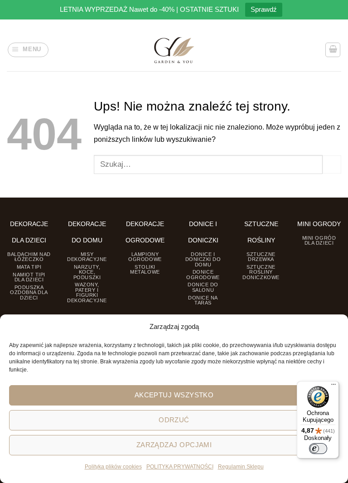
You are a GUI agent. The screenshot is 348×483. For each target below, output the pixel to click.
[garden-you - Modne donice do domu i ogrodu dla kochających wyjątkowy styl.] (174, 49)
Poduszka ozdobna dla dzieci (29, 292)
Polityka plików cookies (113, 467)
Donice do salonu (203, 287)
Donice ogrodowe (202, 274)
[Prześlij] (332, 164)
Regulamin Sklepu (241, 467)
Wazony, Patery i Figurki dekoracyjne (87, 292)
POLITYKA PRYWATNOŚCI (179, 467)
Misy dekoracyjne (87, 256)
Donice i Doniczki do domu (203, 259)
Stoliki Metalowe (145, 269)
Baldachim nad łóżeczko (29, 256)
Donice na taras (203, 300)
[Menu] (333, 386)
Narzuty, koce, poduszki (87, 272)
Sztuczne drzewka (260, 256)
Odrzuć (174, 420)
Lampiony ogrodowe (144, 256)
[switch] (318, 448)
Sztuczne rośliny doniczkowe (260, 272)
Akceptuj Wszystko (174, 395)
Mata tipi (29, 267)
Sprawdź (264, 9)
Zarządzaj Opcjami (174, 445)
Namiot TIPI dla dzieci (29, 277)
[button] (28, 50)
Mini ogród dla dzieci (319, 240)
